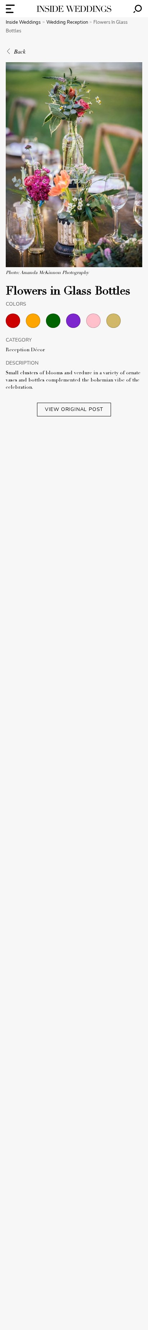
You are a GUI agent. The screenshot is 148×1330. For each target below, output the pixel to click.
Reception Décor (25, 350)
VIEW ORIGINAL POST (74, 409)
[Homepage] (74, 9)
